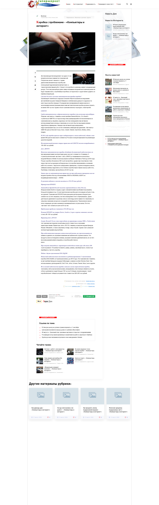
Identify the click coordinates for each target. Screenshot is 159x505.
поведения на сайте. (76, 286)
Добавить (78, 296)
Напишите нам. (91, 286)
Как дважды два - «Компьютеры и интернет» (40, 409)
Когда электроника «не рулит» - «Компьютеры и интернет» (65, 410)
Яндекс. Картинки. (91, 283)
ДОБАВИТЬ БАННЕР (48, 317)
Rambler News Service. (90, 281)
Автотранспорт (78, 4)
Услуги (118, 4)
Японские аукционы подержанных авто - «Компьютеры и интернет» (118, 410)
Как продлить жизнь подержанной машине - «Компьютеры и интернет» (92, 410)
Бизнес (68, 4)
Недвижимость (90, 4)
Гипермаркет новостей (105, 4)
